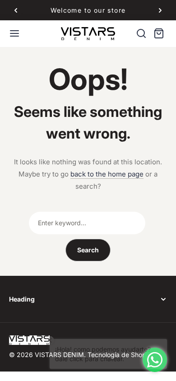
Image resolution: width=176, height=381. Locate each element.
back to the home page (107, 174)
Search (88, 250)
